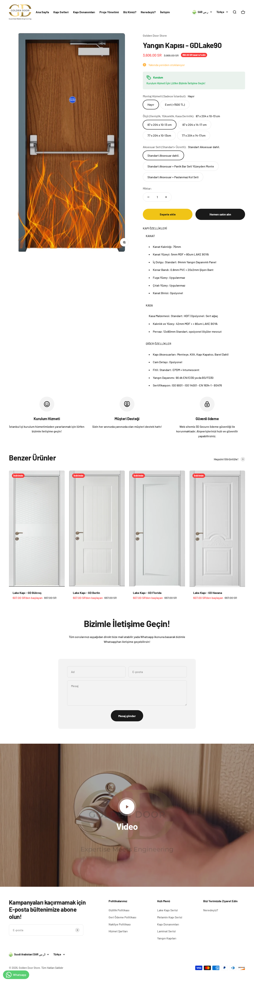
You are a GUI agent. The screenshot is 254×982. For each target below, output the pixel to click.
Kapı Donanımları (84, 12)
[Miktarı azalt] (148, 197)
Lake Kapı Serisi (167, 910)
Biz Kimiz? (129, 12)
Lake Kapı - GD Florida (147, 592)
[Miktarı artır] (166, 197)
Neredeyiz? (148, 12)
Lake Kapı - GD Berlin (86, 592)
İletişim (165, 12)
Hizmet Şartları (118, 931)
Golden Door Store (155, 35)
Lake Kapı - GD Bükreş (27, 592)
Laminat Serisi (166, 931)
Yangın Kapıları (166, 938)
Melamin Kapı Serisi (169, 917)
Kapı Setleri (61, 12)
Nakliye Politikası (120, 924)
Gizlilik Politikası (119, 910)
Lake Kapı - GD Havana (207, 592)
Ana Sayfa (42, 12)
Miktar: (147, 188)
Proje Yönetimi (109, 12)
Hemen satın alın (220, 214)
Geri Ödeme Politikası (122, 917)
